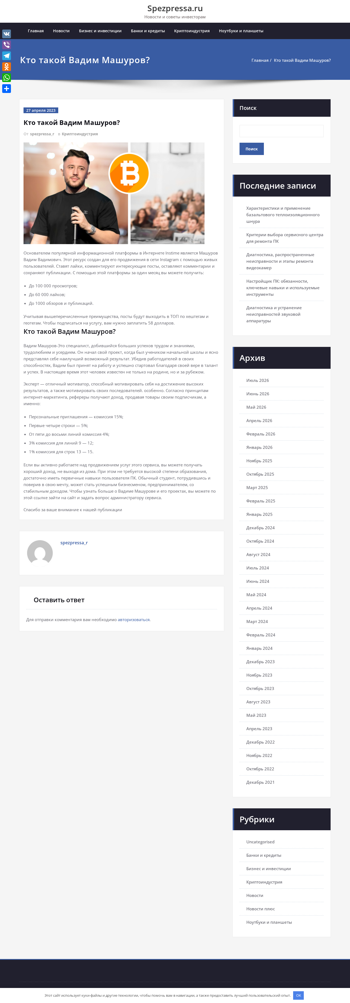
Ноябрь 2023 (259, 675)
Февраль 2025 (260, 501)
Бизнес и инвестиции (100, 30)
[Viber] (6, 44)
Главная (36, 30)
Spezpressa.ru (175, 8)
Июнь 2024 (257, 581)
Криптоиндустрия (192, 30)
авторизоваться (134, 619)
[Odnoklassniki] (6, 66)
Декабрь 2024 (260, 527)
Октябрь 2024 (260, 541)
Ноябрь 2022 (259, 755)
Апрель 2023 (259, 728)
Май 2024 (256, 594)
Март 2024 (257, 621)
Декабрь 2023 (260, 661)
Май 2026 (256, 407)
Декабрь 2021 (260, 782)
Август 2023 (258, 701)
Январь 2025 (259, 514)
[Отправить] (6, 88)
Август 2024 (258, 554)
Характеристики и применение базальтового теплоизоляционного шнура (283, 214)
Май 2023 (256, 715)
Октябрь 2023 (260, 688)
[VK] (6, 33)
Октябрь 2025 (260, 474)
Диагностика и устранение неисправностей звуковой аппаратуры (274, 314)
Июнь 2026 (257, 393)
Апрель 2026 (259, 420)
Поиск (248, 108)
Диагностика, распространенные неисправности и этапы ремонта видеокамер (280, 261)
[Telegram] (6, 55)
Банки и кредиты (148, 30)
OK (298, 995)
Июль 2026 (257, 380)
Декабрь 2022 (260, 742)
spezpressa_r (42, 133)
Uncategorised (260, 841)
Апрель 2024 (259, 608)
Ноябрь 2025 (259, 460)
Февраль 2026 (260, 434)
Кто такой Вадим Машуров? (302, 60)
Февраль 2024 (260, 635)
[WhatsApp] (6, 77)
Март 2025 (257, 487)
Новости (61, 30)
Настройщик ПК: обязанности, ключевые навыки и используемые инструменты (283, 287)
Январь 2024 (259, 648)
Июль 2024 (257, 568)
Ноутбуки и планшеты (241, 30)
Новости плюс (260, 908)
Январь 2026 (259, 447)
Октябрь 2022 (260, 768)
